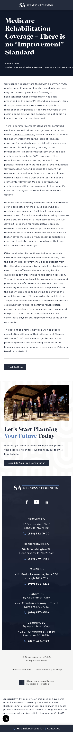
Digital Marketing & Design (40, 682)
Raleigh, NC (36, 568)
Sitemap (57, 669)
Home (8, 63)
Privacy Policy (42, 669)
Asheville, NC (36, 518)
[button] (6, 718)
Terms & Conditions (21, 669)
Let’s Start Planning (30, 433)
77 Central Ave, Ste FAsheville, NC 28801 (36, 525)
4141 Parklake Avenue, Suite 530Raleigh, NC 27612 (36, 576)
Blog (17, 63)
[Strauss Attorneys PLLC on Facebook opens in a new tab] (27, 502)
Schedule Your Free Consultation (26, 462)
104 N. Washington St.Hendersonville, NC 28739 (36, 551)
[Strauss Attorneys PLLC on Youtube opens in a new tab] (36, 502)
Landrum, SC (36, 622)
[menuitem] (27, 502)
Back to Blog (15, 366)
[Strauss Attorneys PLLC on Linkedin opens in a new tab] (46, 502)
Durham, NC (36, 594)
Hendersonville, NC (36, 543)
